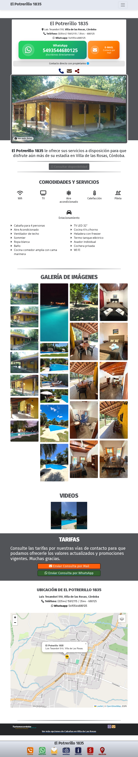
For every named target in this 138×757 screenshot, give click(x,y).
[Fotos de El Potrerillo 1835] (66, 752)
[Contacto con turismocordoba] (113, 727)
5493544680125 (70, 38)
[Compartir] (77, 71)
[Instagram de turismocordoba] (109, 727)
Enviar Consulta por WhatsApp (70, 573)
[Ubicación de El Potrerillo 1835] (102, 752)
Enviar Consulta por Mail (70, 566)
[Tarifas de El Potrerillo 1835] (90, 752)
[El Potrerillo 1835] (24, 294)
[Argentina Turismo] (24, 727)
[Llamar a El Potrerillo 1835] (61, 71)
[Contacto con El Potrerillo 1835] (69, 71)
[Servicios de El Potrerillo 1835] (78, 752)
